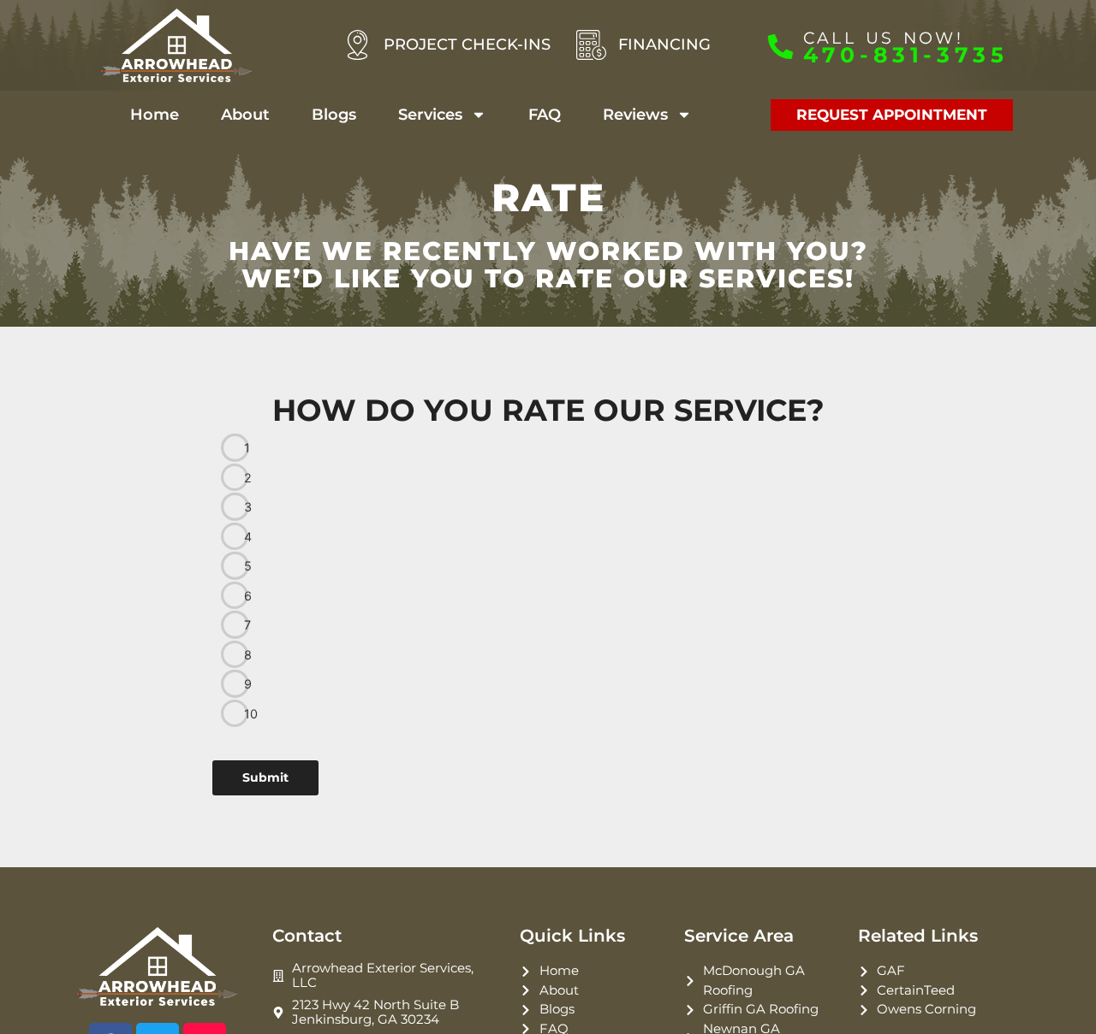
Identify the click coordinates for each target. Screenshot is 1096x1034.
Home (154, 114)
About (245, 114)
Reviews (635, 114)
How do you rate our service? (548, 410)
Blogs (334, 114)
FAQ (544, 114)
